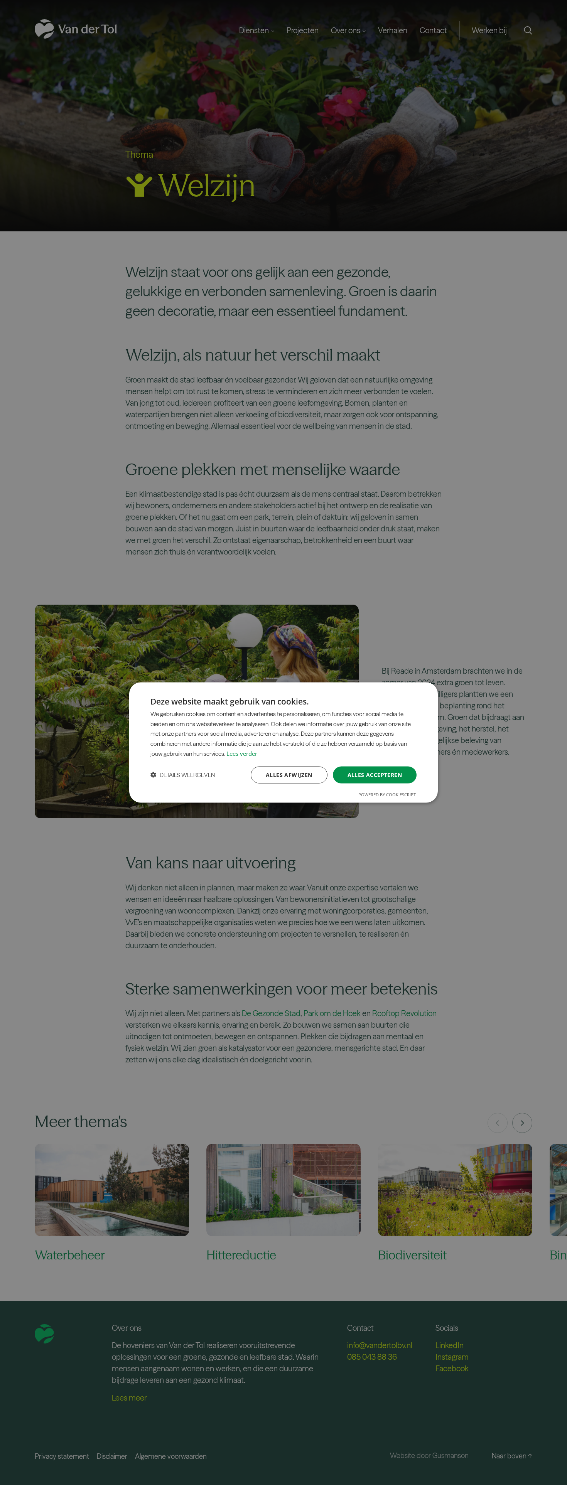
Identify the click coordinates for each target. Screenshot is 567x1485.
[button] (182, 774)
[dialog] (283, 742)
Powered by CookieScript (387, 794)
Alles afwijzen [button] (289, 774)
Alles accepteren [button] (375, 774)
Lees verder (241, 753)
